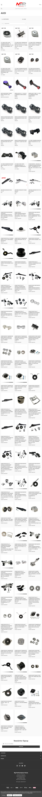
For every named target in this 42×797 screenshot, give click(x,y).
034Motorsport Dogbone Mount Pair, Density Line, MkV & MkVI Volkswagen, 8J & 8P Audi (7, 519)
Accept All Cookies (17, 795)
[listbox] (15, 23)
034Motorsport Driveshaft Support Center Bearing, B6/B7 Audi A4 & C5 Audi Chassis (21, 626)
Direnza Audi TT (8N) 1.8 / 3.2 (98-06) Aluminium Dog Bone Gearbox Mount (34, 94)
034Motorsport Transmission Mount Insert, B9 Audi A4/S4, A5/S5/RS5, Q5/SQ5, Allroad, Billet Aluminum (7, 338)
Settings (4, 795)
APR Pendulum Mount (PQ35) (6, 190)
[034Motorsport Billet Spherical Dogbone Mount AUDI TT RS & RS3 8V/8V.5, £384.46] (35, 252)
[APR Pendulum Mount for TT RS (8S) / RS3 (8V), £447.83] (35, 181)
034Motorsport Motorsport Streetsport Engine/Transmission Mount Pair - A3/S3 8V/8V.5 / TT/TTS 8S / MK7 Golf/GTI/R (20, 495)
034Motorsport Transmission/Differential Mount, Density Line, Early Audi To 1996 (34, 703)
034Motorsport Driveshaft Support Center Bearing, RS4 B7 (7, 262)
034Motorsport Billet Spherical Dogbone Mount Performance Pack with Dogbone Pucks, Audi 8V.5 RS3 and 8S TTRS (6, 288)
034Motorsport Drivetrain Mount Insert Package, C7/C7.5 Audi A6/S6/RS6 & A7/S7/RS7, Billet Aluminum (34, 652)
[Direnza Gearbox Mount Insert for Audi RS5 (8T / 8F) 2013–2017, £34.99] (21, 108)
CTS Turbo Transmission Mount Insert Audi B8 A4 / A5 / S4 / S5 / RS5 (7, 165)
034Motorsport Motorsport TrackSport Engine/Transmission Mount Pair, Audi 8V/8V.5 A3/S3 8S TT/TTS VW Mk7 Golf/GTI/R (21, 466)
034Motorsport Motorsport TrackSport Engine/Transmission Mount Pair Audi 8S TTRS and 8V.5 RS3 (34, 287)
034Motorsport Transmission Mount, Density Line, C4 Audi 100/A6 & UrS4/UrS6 (7, 727)
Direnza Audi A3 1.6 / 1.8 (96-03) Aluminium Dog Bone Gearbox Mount (20, 94)
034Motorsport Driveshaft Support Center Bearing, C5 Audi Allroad (6, 676)
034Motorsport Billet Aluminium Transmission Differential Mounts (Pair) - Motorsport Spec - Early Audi (20, 728)
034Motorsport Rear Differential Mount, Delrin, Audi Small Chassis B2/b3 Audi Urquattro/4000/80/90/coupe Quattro (21, 678)
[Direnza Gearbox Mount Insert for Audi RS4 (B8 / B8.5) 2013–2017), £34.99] (7, 131)
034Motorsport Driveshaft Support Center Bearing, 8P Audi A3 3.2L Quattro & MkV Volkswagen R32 (34, 494)
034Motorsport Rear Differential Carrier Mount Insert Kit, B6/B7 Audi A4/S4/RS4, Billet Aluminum (21, 362)
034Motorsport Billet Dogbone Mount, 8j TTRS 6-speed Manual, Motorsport (7, 239)
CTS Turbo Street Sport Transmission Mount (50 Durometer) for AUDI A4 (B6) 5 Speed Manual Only (6, 70)
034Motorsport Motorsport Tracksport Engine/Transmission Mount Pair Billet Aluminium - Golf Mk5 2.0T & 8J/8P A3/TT (6, 574)
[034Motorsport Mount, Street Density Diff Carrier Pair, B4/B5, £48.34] (35, 666)
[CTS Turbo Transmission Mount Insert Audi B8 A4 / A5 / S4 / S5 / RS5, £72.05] (7, 155)
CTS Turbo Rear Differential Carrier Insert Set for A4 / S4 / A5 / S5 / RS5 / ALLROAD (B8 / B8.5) (34, 70)
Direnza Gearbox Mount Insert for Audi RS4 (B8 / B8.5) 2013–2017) (7, 141)
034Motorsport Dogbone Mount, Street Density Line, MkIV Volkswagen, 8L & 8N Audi (34, 572)
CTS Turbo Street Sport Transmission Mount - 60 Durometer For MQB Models (20, 165)
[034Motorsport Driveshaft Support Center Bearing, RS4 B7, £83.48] (7, 252)
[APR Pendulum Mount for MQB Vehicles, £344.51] (21, 181)
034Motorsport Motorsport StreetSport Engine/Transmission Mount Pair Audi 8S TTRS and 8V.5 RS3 (6, 313)
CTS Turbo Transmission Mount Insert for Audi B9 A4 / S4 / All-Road (34, 141)
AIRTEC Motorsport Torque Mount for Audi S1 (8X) (6, 94)
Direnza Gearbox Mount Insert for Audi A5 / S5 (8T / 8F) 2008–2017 (34, 118)
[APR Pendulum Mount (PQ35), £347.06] (7, 181)
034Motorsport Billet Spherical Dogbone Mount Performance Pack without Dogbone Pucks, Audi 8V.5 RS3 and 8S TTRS (20, 288)
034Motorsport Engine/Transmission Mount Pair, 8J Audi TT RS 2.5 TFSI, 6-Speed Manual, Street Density (20, 214)
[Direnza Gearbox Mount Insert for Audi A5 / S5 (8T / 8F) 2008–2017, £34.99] (35, 108)
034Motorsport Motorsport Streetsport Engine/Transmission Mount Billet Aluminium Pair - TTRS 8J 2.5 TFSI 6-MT (34, 215)
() (40, 4)
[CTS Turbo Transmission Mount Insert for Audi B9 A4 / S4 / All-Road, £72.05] (35, 131)
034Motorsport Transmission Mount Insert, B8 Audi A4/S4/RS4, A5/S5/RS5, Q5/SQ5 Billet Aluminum (21, 338)
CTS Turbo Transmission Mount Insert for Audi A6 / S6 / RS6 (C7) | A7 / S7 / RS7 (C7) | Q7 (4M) (21, 70)
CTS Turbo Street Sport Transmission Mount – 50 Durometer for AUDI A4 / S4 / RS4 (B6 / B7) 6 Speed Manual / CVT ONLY (7, 45)
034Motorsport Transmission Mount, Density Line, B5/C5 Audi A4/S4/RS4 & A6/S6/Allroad (7, 652)
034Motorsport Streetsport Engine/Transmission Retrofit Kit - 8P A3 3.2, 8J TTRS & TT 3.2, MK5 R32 (21, 546)
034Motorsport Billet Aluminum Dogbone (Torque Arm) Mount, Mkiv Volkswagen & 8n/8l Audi (21, 599)
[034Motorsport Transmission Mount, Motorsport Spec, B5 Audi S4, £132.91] (21, 229)
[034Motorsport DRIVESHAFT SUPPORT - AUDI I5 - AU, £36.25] (7, 692)
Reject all (9, 795)
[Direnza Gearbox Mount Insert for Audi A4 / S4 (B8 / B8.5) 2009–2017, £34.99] (21, 131)
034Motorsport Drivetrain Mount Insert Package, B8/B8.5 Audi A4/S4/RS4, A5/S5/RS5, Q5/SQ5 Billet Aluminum (7, 362)
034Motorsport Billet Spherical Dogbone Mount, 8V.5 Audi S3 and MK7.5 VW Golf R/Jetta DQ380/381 (7, 438)
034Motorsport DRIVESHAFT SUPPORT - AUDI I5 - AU (6, 702)
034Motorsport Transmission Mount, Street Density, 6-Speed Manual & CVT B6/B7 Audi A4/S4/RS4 (34, 362)
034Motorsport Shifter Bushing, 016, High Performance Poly (21, 702)
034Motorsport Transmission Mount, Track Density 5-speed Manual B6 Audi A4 (21, 387)
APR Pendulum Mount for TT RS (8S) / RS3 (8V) (34, 191)
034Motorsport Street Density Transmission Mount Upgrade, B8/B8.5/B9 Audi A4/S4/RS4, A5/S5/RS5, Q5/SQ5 (34, 338)
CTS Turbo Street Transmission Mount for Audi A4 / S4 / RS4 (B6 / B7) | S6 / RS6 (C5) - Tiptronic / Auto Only (34, 44)
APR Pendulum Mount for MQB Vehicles (20, 191)
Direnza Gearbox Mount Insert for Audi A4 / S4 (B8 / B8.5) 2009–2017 (21, 141)
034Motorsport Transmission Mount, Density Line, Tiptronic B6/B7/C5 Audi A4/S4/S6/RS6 (34, 626)
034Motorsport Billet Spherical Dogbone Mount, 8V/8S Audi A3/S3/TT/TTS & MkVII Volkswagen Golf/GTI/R (7, 411)
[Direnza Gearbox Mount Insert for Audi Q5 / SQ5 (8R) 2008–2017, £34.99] (7, 108)
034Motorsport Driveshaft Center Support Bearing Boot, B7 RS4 (20, 263)
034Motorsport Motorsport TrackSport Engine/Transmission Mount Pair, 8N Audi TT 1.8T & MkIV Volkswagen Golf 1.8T (6, 600)
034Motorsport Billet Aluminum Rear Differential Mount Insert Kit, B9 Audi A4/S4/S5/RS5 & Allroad (34, 313)
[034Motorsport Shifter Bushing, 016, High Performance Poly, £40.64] (21, 692)
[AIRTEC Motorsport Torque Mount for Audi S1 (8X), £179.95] (7, 84)
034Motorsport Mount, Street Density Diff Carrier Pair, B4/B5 (34, 676)
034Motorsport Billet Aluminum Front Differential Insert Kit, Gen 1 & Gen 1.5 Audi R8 (21, 312)
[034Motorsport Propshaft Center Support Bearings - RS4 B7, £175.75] (35, 229)
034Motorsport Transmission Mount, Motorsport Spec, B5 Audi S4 (21, 239)
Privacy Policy (30, 792)
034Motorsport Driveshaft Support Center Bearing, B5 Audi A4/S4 (33, 387)
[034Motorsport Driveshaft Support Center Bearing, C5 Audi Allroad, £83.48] (7, 666)
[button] (11, 19)
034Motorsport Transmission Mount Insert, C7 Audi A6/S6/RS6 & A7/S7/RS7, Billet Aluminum (21, 652)
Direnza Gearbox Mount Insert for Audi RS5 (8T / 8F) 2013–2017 (21, 117)
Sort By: (2, 23)
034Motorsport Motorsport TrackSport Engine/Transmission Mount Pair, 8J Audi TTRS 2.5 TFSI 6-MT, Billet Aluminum (7, 215)
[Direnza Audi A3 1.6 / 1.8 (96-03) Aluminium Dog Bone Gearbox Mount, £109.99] (21, 84)
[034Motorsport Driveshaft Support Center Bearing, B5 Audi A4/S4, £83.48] (35, 376)
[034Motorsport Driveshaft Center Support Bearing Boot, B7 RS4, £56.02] (21, 252)
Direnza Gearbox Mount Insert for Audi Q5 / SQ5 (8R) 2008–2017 (7, 117)
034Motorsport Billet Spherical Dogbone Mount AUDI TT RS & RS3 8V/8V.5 (34, 263)
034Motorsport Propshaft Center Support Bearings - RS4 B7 (34, 239)
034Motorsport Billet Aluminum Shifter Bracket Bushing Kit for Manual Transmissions (20, 573)
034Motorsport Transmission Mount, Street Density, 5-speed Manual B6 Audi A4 (7, 387)
